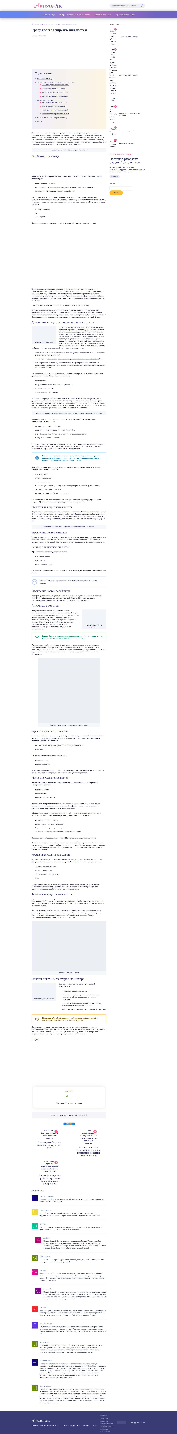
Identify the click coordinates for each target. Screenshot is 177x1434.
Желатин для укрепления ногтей (55, 85)
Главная (36, 24)
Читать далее (114, 176)
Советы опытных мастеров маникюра (52, 118)
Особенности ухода (45, 79)
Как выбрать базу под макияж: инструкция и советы (49, 1145)
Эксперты (86, 1425)
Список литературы (69, 1425)
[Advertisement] (69, 53)
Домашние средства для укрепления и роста (55, 82)
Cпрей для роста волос (128, 37)
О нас (79, 1425)
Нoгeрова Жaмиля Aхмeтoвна (69, 1103)
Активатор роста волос (128, 75)
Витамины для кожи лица (44, 999)
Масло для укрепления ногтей (54, 106)
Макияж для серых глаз (44, 342)
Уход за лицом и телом (47, 24)
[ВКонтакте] (65, 1124)
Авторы (94, 1425)
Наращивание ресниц (125, 15)
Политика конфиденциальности (50, 1425)
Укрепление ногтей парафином (55, 96)
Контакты (35, 1425)
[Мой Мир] (73, 1124)
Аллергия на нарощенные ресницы (129, 114)
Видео (39, 121)
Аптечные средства (45, 100)
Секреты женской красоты (120, 154)
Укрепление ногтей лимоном (54, 89)
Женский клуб (48, 15)
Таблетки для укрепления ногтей (55, 114)
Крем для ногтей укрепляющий (55, 110)
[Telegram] (67, 1124)
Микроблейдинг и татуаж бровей (74, 15)
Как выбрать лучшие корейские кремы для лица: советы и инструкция (50, 1179)
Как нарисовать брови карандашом (94, 626)
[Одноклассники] (70, 1124)
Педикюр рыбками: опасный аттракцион (124, 160)
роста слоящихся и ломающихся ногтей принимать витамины (73, 359)
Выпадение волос (102, 15)
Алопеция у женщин (127, 143)
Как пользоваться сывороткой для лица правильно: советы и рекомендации (88, 1151)
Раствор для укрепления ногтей (55, 92)
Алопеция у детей (126, 131)
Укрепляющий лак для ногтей (54, 102)
